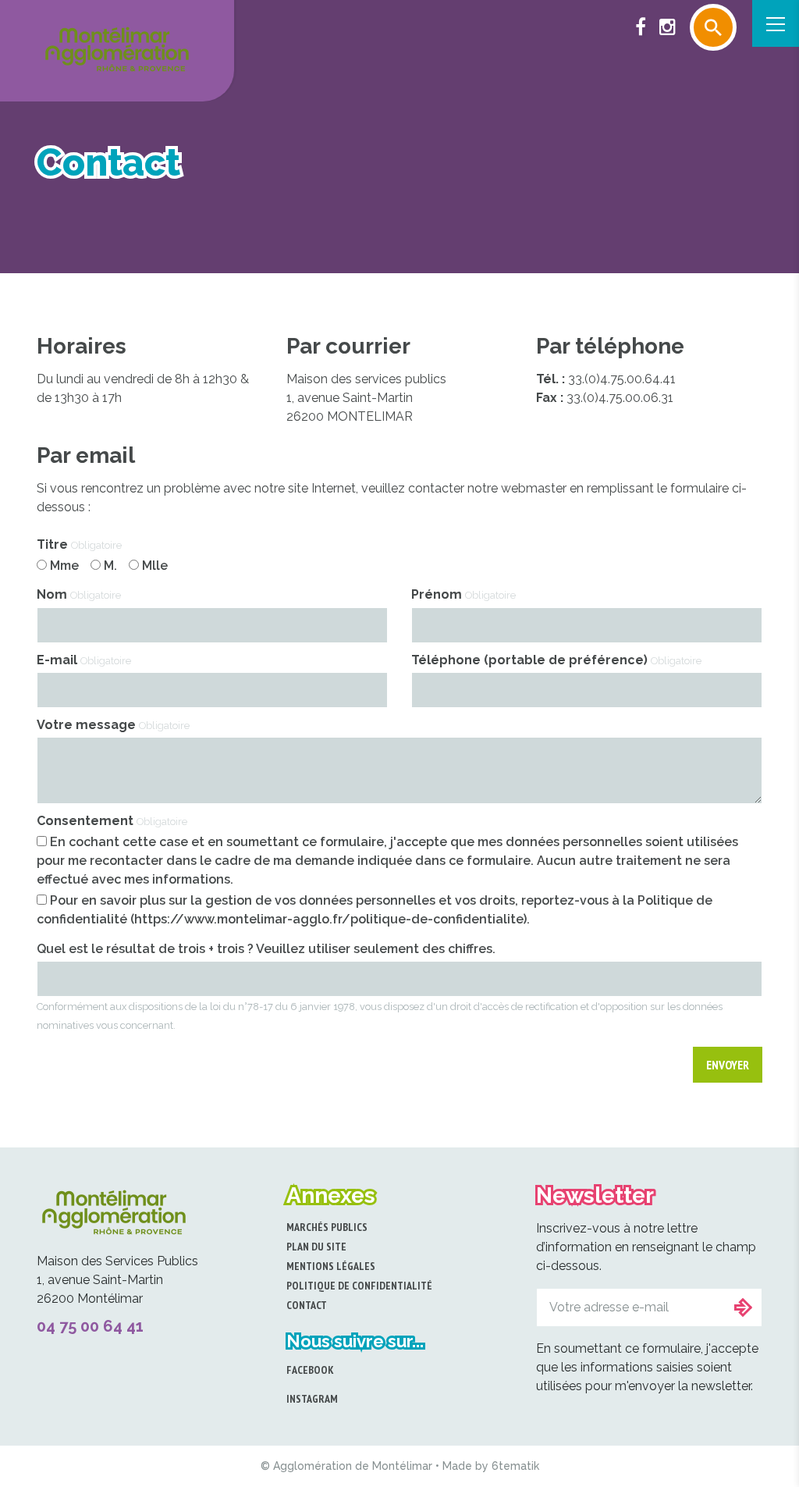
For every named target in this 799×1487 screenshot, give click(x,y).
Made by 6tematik (490, 1466)
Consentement (112, 820)
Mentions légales (330, 1266)
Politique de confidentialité (359, 1286)
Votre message (113, 724)
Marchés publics (327, 1227)
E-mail (84, 660)
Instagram (312, 1399)
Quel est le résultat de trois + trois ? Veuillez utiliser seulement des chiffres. (266, 948)
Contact (306, 1305)
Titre (79, 544)
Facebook (310, 1370)
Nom (79, 594)
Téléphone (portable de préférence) (556, 660)
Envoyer (727, 1065)
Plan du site (316, 1247)
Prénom (463, 594)
